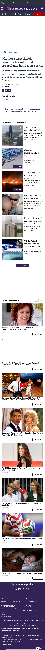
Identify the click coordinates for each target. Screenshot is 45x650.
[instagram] (19, 590)
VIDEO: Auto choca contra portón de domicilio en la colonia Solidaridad (33, 242)
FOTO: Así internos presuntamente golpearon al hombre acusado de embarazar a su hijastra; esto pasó (33, 197)
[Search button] (42, 8)
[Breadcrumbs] (5, 52)
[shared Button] (6, 90)
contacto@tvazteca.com (29, 609)
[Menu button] (2, 8)
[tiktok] (22, 590)
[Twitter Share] (3, 90)
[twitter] (16, 590)
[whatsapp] (29, 589)
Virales (6, 99)
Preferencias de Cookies (21, 620)
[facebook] (26, 590)
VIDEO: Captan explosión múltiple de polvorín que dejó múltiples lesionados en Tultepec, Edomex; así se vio (33, 129)
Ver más (22, 266)
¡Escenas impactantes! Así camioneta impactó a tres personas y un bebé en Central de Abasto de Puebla (33, 151)
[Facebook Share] (9, 90)
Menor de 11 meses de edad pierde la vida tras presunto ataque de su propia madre (33, 219)
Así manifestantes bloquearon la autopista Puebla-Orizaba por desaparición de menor (32, 174)
